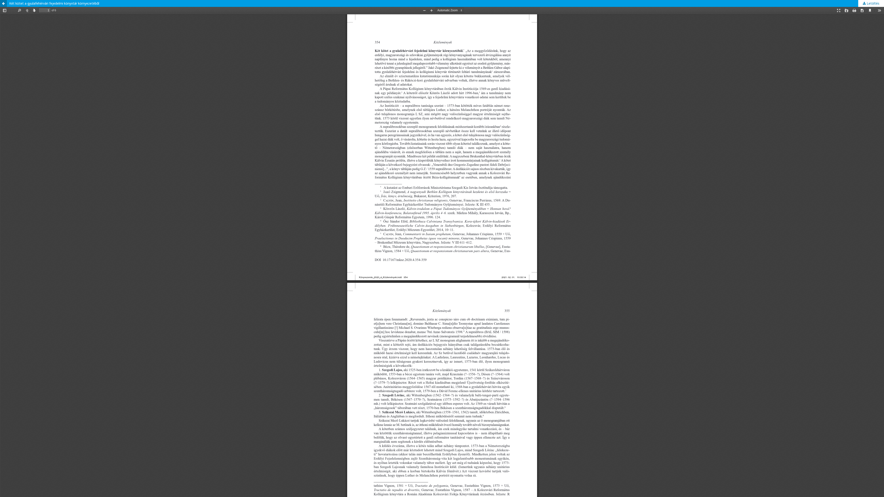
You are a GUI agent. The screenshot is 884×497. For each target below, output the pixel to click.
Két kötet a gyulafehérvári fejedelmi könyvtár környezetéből (54, 3)
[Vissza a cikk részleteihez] (3, 3)
